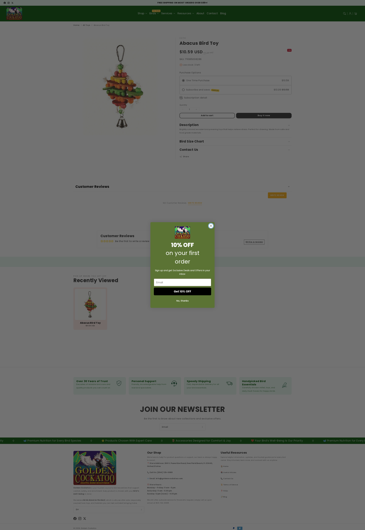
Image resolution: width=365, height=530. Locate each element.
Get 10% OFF (182, 291)
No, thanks (182, 300)
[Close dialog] (210, 225)
